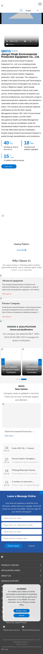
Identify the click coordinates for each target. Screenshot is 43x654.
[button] (21, 21)
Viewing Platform (21, 243)
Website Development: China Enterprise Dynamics (18, 647)
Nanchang (37, 647)
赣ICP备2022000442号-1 (21, 642)
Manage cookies (21, 611)
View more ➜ (6, 282)
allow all (21, 615)
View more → (10, 436)
